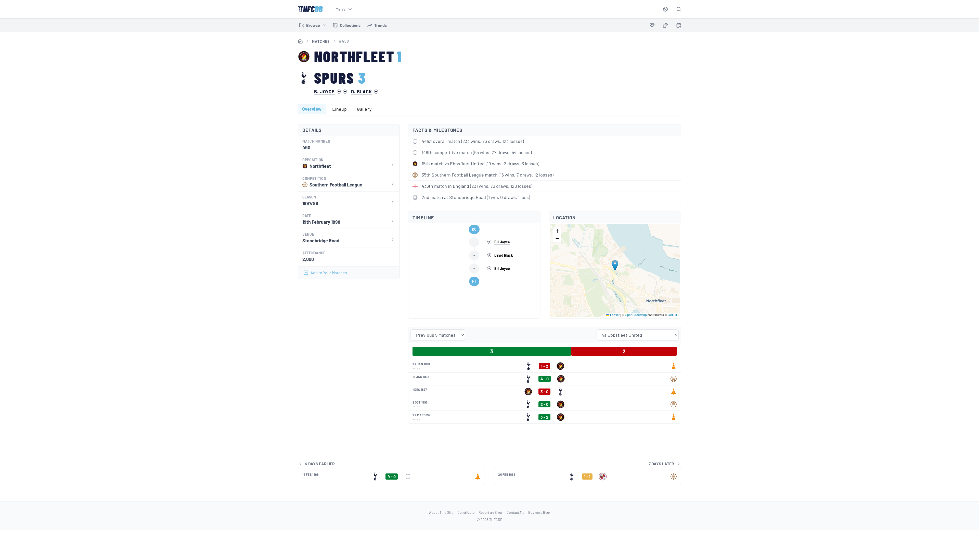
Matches (321, 41)
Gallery (364, 109)
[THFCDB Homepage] (310, 9)
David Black (503, 255)
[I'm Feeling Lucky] (665, 25)
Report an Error (491, 512)
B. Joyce (324, 91)
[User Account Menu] (665, 9)
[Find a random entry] (665, 25)
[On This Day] (678, 26)
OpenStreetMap (636, 314)
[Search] (678, 9)
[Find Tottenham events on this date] (678, 25)
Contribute (465, 512)
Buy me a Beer (539, 512)
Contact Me (515, 512)
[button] (615, 265)
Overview (312, 109)
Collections (350, 25)
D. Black (361, 91)
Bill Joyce (502, 242)
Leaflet (614, 314)
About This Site (441, 512)
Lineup (339, 109)
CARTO (673, 314)
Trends (380, 25)
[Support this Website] (652, 25)
